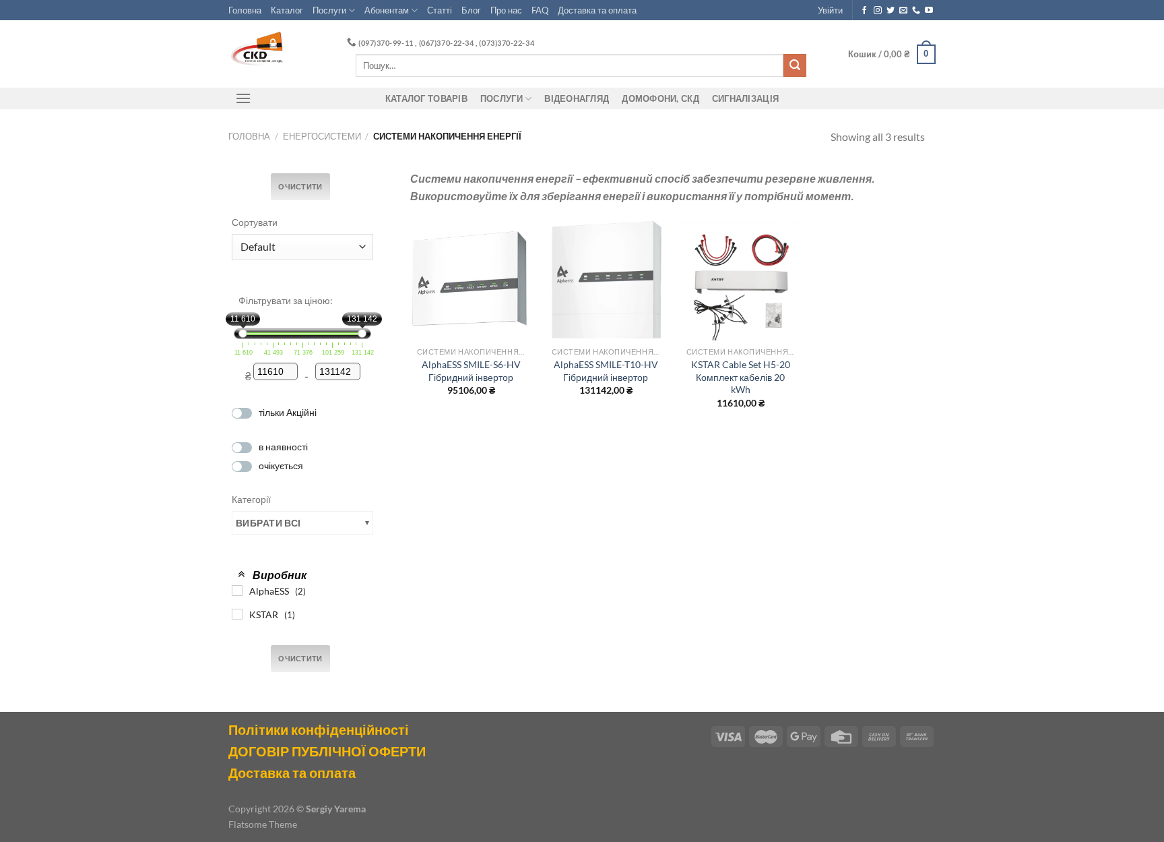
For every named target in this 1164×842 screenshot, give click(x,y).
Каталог (287, 10)
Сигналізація (745, 98)
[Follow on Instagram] (878, 11)
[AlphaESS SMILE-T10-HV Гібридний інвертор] (605, 279)
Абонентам (386, 10)
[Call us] (916, 11)
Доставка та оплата (597, 10)
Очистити (300, 187)
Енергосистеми (322, 136)
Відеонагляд (576, 98)
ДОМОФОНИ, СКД (660, 98)
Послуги (329, 10)
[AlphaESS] (237, 590)
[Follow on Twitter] (890, 11)
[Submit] (794, 65)
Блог (471, 10)
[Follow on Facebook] (864, 11)
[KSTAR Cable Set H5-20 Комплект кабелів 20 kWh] (740, 279)
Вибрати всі (268, 523)
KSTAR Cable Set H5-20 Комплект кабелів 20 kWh (740, 377)
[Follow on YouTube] (929, 11)
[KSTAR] (237, 614)
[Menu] (243, 98)
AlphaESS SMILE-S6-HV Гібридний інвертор (471, 371)
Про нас (506, 10)
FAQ (539, 10)
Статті (439, 10)
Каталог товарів (426, 98)
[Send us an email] (903, 11)
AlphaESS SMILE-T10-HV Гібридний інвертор (606, 371)
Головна (244, 10)
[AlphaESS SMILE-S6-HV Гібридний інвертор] (470, 279)
